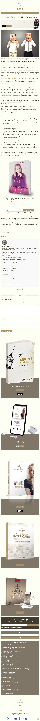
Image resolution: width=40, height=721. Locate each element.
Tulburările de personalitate (6, 664)
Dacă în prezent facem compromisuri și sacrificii (11, 78)
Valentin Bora (25, 714)
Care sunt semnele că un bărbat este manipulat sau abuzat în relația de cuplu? (14, 669)
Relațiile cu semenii (4, 688)
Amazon (14, 284)
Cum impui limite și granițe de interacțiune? (9, 690)
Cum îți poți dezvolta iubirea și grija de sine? (9, 655)
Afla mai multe (20, 390)
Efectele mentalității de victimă (6, 663)
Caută (20, 637)
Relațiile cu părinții (4, 685)
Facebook (20, 708)
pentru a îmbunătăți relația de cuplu (13, 101)
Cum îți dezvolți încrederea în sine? (7, 653)
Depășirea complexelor (5, 660)
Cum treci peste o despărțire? (6, 677)
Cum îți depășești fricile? (5, 652)
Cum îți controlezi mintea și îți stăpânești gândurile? (10, 651)
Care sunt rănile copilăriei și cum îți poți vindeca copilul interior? (12, 646)
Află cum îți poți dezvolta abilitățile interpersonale (10, 689)
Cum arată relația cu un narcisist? (7, 673)
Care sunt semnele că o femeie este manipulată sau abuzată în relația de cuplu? (15, 668)
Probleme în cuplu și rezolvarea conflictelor (8, 682)
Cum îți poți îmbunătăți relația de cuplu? (8, 674)
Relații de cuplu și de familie (6, 665)
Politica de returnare (20, 703)
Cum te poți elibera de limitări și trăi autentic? (9, 659)
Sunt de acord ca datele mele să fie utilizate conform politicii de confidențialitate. (19, 212)
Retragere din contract (20, 711)
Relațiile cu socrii (4, 686)
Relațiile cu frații (4, 684)
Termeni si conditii (20, 702)
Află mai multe (29, 22)
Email (2, 325)
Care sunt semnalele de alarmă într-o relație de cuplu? (10, 667)
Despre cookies (20, 710)
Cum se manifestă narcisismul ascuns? (8, 657)
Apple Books (18, 284)
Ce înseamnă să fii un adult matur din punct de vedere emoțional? (12, 647)
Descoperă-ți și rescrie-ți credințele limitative (9, 661)
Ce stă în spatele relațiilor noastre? (7, 671)
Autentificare (20, 10)
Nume (2, 319)
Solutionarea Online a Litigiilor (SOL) (20, 707)
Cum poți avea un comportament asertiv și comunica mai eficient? (13, 692)
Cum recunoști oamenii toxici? (6, 693)
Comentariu (3, 305)
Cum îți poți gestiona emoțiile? (6, 656)
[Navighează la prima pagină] (20, 4)
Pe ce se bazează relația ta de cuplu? (7, 681)
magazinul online (8, 284)
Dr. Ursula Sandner (5, 246)
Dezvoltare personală (5, 644)
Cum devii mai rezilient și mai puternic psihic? (9, 649)
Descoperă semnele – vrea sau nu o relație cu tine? (10, 680)
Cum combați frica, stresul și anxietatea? (8, 648)
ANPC (20, 705)
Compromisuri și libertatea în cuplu (7, 672)
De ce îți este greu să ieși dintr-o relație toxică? (9, 678)
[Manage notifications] (38, 719)
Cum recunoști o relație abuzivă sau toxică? (8, 676)
